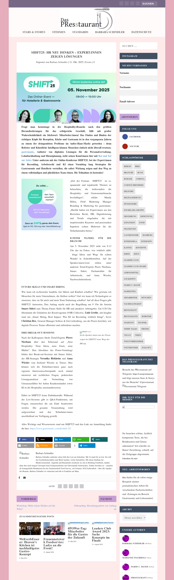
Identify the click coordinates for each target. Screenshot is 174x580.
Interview (146, 241)
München (146, 297)
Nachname (125, 87)
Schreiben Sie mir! (130, 458)
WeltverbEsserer (133, 341)
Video (138, 335)
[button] (25, 439)
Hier (124, 477)
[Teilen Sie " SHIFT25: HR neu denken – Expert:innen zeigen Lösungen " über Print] (81, 486)
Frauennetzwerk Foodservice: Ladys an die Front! (54, 543)
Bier (137, 166)
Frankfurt (130, 228)
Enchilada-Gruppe (134, 210)
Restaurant (130, 310)
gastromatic (27, 152)
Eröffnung (146, 216)
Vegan (127, 335)
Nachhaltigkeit (132, 303)
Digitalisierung (132, 197)
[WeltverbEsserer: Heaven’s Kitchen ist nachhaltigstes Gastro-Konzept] (30, 528)
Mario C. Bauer (132, 285)
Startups (129, 322)
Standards (80, 32)
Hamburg (148, 235)
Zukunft (146, 347)
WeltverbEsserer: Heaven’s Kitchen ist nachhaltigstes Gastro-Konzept (29, 546)
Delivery (129, 191)
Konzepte (141, 247)
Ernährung (130, 216)
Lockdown (130, 278)
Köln (136, 253)
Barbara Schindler (110, 32)
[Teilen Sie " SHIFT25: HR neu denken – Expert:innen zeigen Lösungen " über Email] (76, 486)
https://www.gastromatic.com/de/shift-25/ (50, 428)
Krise (127, 253)
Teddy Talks (130, 328)
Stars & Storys (34, 32)
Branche (128, 172)
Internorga (130, 241)
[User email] (24, 477)
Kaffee (128, 247)
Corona (140, 178)
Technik (142, 322)
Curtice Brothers (134, 185)
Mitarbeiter (130, 297)
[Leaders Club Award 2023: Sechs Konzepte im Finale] (103, 523)
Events (88, 62)
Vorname (124, 73)
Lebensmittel (131, 272)
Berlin (127, 166)
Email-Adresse (127, 101)
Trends (145, 328)
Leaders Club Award (135, 266)
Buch (140, 172)
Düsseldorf (130, 203)
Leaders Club (131, 260)
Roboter (146, 316)
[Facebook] (19, 477)
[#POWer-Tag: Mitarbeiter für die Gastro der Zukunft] (78, 523)
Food (142, 222)
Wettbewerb (131, 347)
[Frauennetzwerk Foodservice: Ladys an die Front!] (54, 528)
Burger (128, 178)
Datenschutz (141, 32)
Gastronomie (131, 235)
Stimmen (58, 32)
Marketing (130, 291)
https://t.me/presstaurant (143, 373)
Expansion (129, 222)
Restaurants (131, 316)
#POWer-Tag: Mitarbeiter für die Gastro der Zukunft (78, 533)
